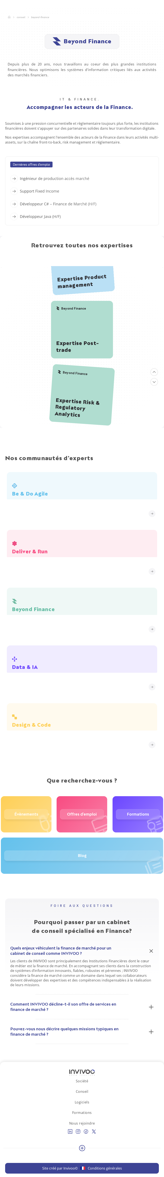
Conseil (21, 17)
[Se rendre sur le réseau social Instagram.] (78, 1131)
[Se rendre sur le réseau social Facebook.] (86, 1131)
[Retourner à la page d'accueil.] (9, 17)
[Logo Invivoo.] (82, 1073)
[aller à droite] (154, 382)
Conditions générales (105, 1168)
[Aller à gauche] (154, 372)
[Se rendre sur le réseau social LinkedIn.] (70, 1131)
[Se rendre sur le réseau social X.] (94, 1131)
